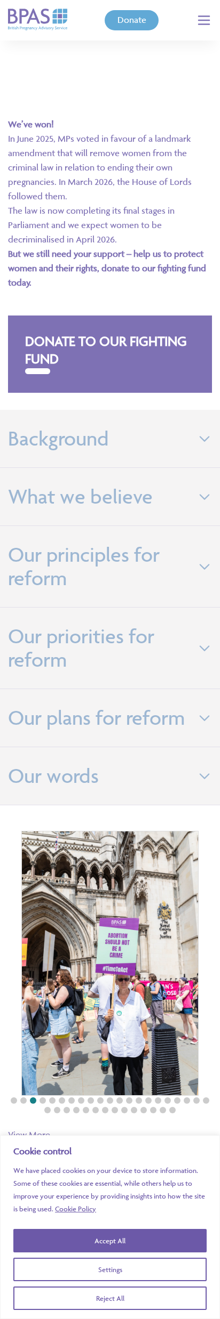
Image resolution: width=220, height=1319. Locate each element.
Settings (110, 1269)
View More (29, 1134)
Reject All (110, 1298)
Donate (131, 19)
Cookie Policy (75, 1208)
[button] (14, 1100)
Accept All (110, 1240)
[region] (110, 1227)
